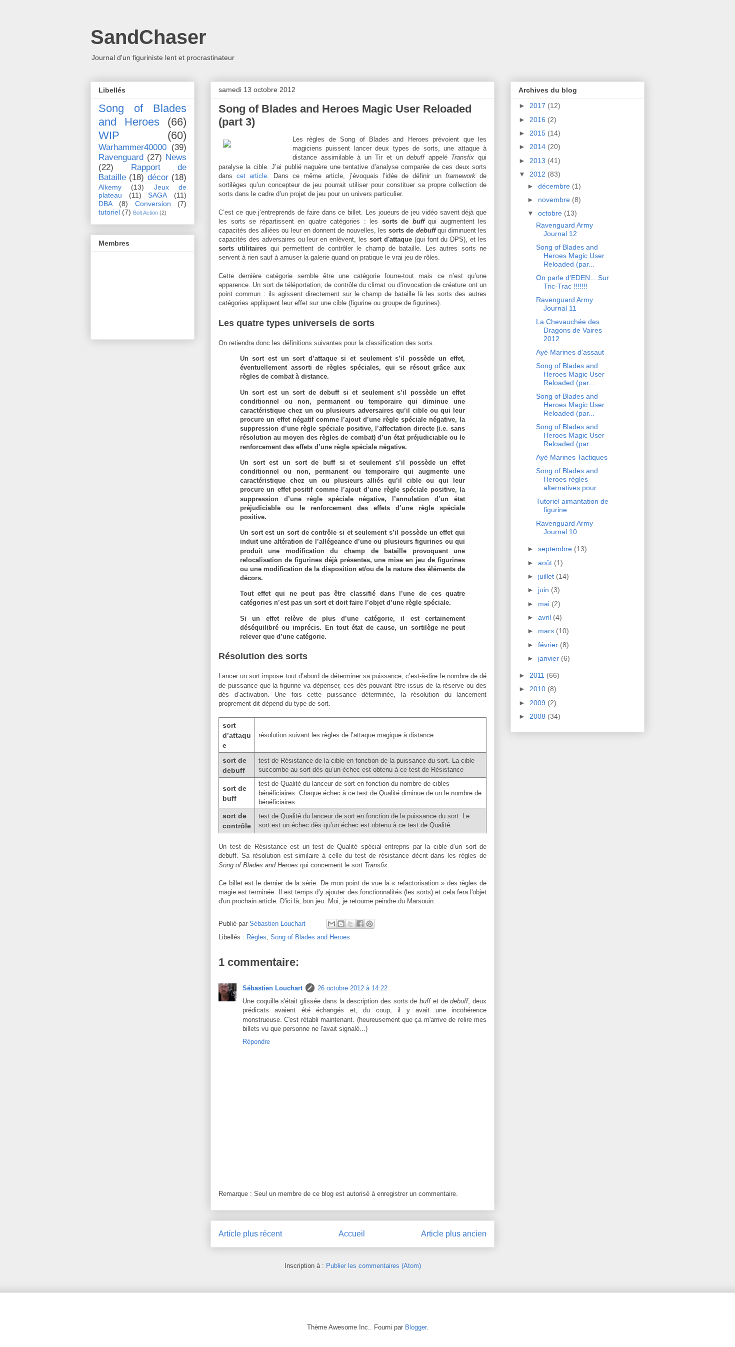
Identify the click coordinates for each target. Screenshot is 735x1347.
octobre (551, 213)
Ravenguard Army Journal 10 (564, 527)
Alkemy (110, 187)
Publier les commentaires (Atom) (373, 1265)
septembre (556, 549)
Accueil (351, 1233)
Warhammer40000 (132, 147)
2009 (539, 703)
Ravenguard (121, 157)
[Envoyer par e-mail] (331, 924)
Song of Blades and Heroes (310, 937)
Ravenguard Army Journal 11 (564, 304)
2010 (539, 689)
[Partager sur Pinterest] (369, 924)
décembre (555, 186)
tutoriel (109, 212)
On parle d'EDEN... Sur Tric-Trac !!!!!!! (572, 282)
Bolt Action (145, 213)
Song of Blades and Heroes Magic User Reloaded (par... (570, 255)
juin (544, 590)
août (546, 563)
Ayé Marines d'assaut (570, 352)
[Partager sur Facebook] (360, 924)
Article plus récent (250, 1233)
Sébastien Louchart (272, 988)
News (176, 157)
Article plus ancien (453, 1233)
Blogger (415, 1327)
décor (158, 177)
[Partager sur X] (351, 924)
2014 (539, 147)
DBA (105, 204)
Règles (256, 937)
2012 (539, 174)
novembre (555, 200)
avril (545, 617)
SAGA (157, 195)
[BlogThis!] (341, 924)
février (549, 645)
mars (547, 631)
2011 (538, 675)
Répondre (256, 1041)
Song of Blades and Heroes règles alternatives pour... (569, 479)
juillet (547, 576)
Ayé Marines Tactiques (572, 457)
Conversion (153, 204)
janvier (549, 658)
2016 (539, 120)
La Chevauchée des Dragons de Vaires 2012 (569, 330)
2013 (539, 161)
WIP (109, 135)
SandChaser (148, 37)
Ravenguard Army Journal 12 (564, 229)
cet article (251, 176)
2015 (539, 133)
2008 (539, 716)
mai (545, 604)
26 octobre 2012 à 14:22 (353, 988)
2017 (539, 106)
